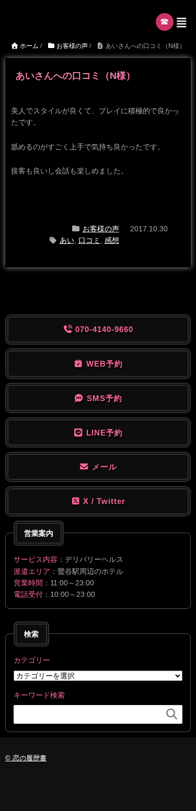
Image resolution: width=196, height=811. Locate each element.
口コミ (89, 240)
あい (67, 240)
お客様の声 (101, 229)
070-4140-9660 (103, 329)
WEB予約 (103, 364)
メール (103, 467)
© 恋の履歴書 (26, 758)
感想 (112, 240)
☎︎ (165, 22)
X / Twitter (102, 501)
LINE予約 (103, 433)
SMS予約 (103, 398)
